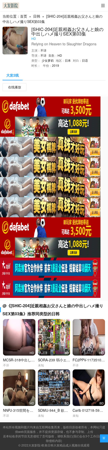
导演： (35, 55)
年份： (47, 65)
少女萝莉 (48, 60)
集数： (53, 55)
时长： (35, 65)
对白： (77, 60)
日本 (68, 60)
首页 (23, 16)
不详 (43, 50)
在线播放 (14, 87)
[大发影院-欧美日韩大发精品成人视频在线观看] (11, 6)
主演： (35, 50)
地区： (60, 60)
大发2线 (12, 75)
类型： (35, 60)
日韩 (36, 16)
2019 (55, 65)
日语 (85, 60)
